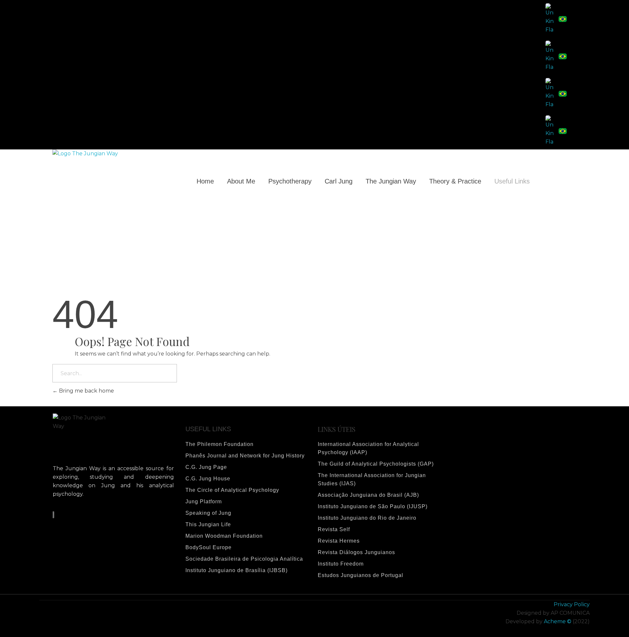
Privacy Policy (572, 604)
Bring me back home (86, 391)
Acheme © (557, 621)
